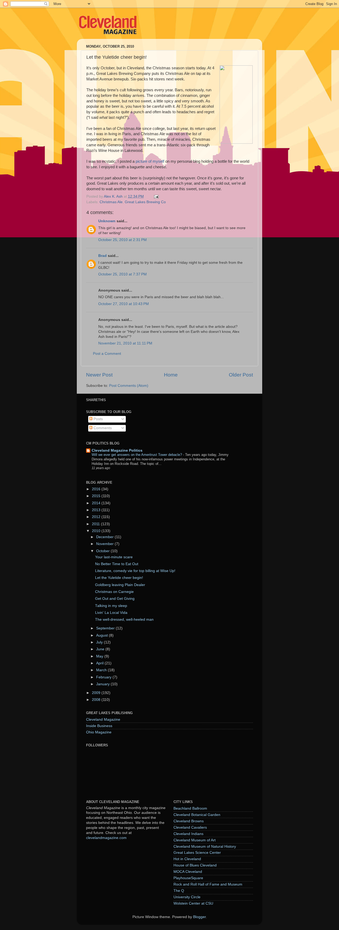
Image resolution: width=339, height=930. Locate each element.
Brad (102, 256)
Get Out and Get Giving (115, 599)
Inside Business (99, 726)
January (103, 684)
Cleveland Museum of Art (194, 840)
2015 (96, 496)
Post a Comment (107, 354)
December (105, 537)
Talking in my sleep (111, 606)
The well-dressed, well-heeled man (124, 619)
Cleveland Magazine (103, 720)
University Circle (186, 897)
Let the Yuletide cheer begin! (119, 578)
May (100, 656)
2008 (96, 700)
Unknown (106, 221)
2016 (96, 489)
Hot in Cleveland (187, 859)
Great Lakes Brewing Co (145, 202)
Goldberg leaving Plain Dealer (120, 585)
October (103, 551)
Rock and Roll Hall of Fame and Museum (207, 884)
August (102, 635)
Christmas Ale (111, 202)
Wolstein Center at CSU (193, 903)
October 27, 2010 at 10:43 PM (123, 304)
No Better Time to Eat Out (116, 564)
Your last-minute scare (114, 557)
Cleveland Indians (188, 834)
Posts (97, 419)
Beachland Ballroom (190, 808)
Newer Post (99, 375)
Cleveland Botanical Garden (196, 815)
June (100, 649)
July (100, 642)
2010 (96, 531)
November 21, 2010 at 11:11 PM (125, 343)
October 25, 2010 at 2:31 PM (122, 240)
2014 (96, 503)
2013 (96, 510)
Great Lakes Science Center (197, 853)
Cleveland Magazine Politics (117, 450)
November (105, 544)
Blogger (199, 917)
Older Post (241, 375)
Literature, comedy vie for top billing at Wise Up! (135, 571)
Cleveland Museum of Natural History (204, 847)
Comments (102, 428)
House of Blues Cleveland (195, 865)
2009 (96, 693)
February (104, 677)
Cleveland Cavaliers (190, 827)
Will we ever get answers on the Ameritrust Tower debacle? (137, 455)
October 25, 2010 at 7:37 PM (122, 274)
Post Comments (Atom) (128, 386)
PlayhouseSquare (188, 878)
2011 (96, 524)
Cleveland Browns (188, 821)
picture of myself (150, 161)
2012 (96, 517)
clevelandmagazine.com (106, 838)
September (106, 628)
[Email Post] (156, 196)
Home (171, 375)
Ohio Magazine (98, 732)
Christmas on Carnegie (114, 592)
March (102, 670)
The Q (178, 891)
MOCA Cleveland (187, 872)
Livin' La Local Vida (111, 613)
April (100, 663)
